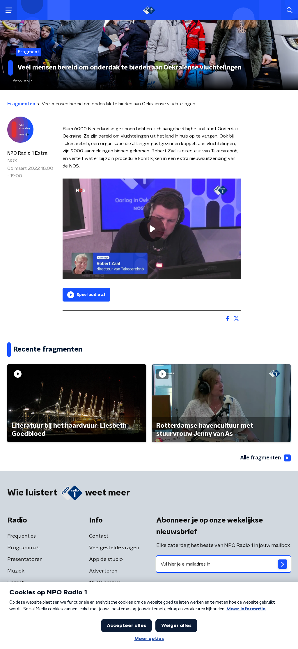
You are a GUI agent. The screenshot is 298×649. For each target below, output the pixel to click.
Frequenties (21, 536)
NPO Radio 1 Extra (27, 153)
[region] (152, 229)
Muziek (15, 571)
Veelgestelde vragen (114, 547)
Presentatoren (24, 559)
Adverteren (103, 571)
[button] (8, 10)
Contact (99, 536)
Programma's (23, 547)
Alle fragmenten (260, 458)
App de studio (106, 559)
